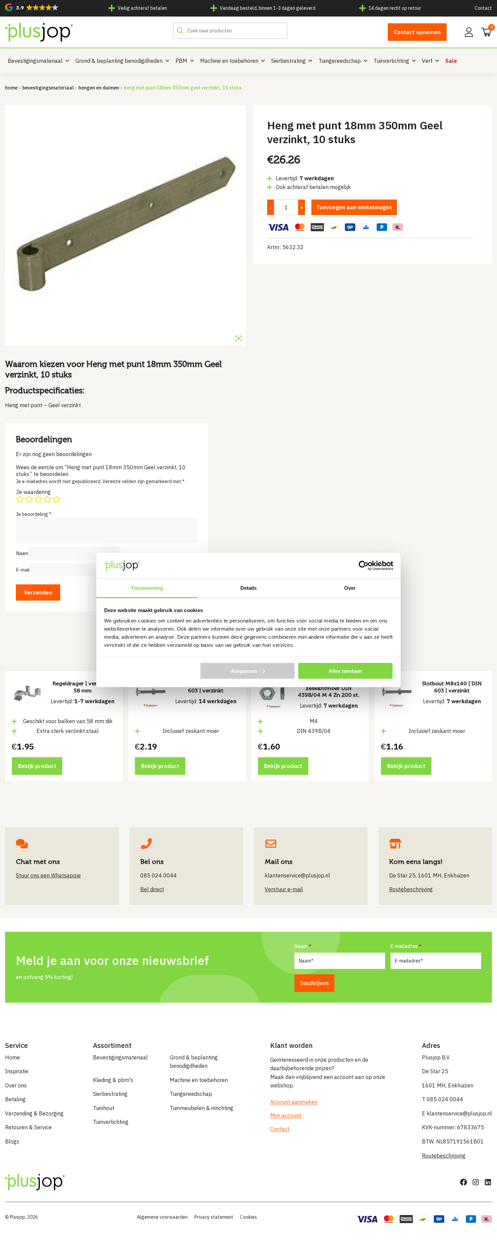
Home (11, 87)
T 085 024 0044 (442, 1099)
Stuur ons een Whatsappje (48, 875)
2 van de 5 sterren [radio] (29, 499)
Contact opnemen (417, 32)
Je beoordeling (33, 514)
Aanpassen (244, 671)
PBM (181, 60)
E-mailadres (404, 946)
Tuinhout (103, 1108)
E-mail (23, 569)
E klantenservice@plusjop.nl (457, 1113)
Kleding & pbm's (113, 1080)
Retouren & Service (28, 1127)
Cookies (248, 1217)
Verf (427, 60)
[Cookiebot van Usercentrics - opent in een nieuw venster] (363, 565)
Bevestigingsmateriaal (35, 60)
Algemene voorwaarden (162, 1217)
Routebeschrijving (444, 1155)
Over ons (16, 1085)
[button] (31, 7)
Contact (483, 8)
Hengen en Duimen (98, 87)
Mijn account (285, 1115)
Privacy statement (213, 1217)
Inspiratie (16, 1071)
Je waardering (33, 492)
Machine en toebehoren (229, 60)
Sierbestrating (288, 60)
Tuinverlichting (391, 60)
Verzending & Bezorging (34, 1113)
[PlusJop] (39, 32)
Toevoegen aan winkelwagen (354, 207)
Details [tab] (248, 588)
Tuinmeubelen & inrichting (201, 1108)
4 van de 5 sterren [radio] (47, 499)
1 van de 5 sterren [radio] (20, 499)
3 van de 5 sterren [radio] (38, 499)
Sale (451, 60)
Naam (22, 553)
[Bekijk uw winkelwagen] (484, 31)
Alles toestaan (345, 671)
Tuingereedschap (339, 60)
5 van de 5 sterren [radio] (56, 499)
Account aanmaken (293, 1102)
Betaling (15, 1099)
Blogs (12, 1141)
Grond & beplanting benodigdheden (119, 60)
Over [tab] (350, 588)
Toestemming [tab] (147, 588)
